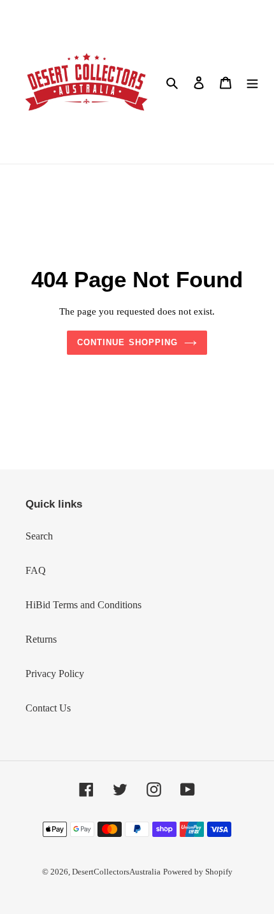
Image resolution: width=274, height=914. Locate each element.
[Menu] (252, 82)
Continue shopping (127, 342)
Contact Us (48, 708)
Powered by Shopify (198, 871)
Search (39, 536)
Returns (41, 639)
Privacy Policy (54, 673)
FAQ (35, 570)
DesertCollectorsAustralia (116, 871)
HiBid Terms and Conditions (83, 604)
